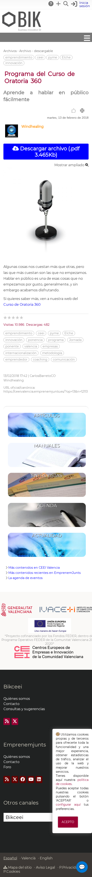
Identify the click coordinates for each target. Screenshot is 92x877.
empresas (50, 346)
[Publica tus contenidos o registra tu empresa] (58, 3)
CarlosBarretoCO (43, 376)
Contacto (11, 704)
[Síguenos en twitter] (15, 721)
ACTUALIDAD (47, 535)
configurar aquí (68, 804)
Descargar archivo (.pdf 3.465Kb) (49, 151)
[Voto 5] (22, 317)
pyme (52, 57)
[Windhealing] (11, 136)
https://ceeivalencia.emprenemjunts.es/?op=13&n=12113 (45, 391)
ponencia (35, 340)
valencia (30, 346)
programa (56, 340)
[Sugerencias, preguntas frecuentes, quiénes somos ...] (51, 3)
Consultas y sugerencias (24, 709)
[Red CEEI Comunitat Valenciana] (49, 657)
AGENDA (47, 505)
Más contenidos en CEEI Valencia (34, 568)
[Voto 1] (5, 317)
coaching (40, 359)
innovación (13, 63)
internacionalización (21, 353)
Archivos (10, 51)
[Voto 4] (18, 317)
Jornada (75, 340)
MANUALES (47, 445)
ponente (12, 346)
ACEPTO (68, 822)
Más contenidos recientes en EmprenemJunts (44, 573)
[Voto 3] (14, 317)
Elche (66, 57)
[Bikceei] (21, 31)
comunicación (64, 359)
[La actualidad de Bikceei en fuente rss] (6, 721)
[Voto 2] (9, 317)
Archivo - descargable (36, 51)
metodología (52, 353)
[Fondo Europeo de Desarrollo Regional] (49, 632)
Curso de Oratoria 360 (22, 305)
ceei (40, 57)
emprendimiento (18, 57)
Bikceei (12, 686)
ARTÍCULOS (47, 415)
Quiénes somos (16, 699)
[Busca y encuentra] (66, 3)
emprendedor (16, 359)
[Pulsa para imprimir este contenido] (82, 110)
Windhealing (32, 126)
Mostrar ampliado (69, 165)
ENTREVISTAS (46, 475)
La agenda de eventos (25, 578)
